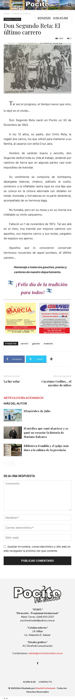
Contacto (45, 681)
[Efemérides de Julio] (13, 415)
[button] (6, 5)
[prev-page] (6, 463)
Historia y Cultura (21, 13)
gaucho (36, 343)
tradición (48, 343)
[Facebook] (37, 663)
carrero (24, 343)
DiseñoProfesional (45, 688)
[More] (51, 359)
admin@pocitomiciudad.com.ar (46, 653)
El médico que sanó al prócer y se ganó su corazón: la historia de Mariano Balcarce (46, 433)
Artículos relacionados (24, 397)
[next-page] (11, 463)
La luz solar (12, 381)
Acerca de (29, 681)
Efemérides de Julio (37, 411)
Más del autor (15, 403)
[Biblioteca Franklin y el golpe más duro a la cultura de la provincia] (13, 450)
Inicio (6, 13)
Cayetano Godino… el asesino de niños (56, 383)
